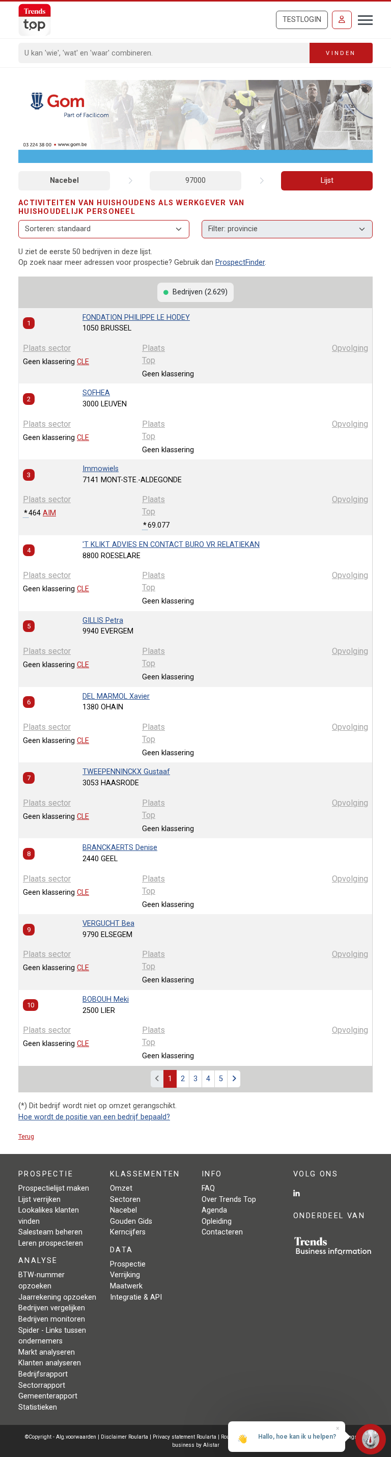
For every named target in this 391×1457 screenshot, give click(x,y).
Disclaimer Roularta (124, 1437)
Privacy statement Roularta (184, 1437)
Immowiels (100, 468)
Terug (26, 1136)
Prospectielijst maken (53, 1188)
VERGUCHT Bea (108, 923)
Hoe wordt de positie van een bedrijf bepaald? (94, 1117)
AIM (49, 513)
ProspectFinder (240, 262)
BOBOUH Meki (105, 999)
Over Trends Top (229, 1199)
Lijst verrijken (39, 1199)
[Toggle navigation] (362, 19)
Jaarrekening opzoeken (57, 1297)
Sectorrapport (41, 1385)
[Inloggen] (342, 20)
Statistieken (37, 1407)
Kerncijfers (128, 1232)
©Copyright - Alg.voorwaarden (60, 1437)
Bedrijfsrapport (43, 1374)
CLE (83, 362)
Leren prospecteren (50, 1243)
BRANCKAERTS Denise (119, 847)
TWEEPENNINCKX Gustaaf (126, 771)
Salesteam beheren (50, 1232)
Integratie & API (136, 1297)
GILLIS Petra (102, 620)
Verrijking (125, 1275)
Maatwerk (126, 1286)
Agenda (214, 1210)
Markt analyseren (46, 1352)
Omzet (121, 1188)
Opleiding (217, 1221)
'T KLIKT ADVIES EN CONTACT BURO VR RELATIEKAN (171, 544)
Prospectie (128, 1264)
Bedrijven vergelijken (51, 1308)
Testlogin (302, 19)
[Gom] (195, 121)
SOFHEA (96, 393)
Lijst (327, 180)
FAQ (208, 1188)
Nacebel (64, 180)
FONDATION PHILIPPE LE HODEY (136, 317)
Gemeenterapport (47, 1396)
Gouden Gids (131, 1221)
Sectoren (125, 1199)
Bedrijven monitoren (51, 1319)
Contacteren (222, 1232)
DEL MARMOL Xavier (116, 696)
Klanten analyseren (49, 1363)
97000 (195, 180)
